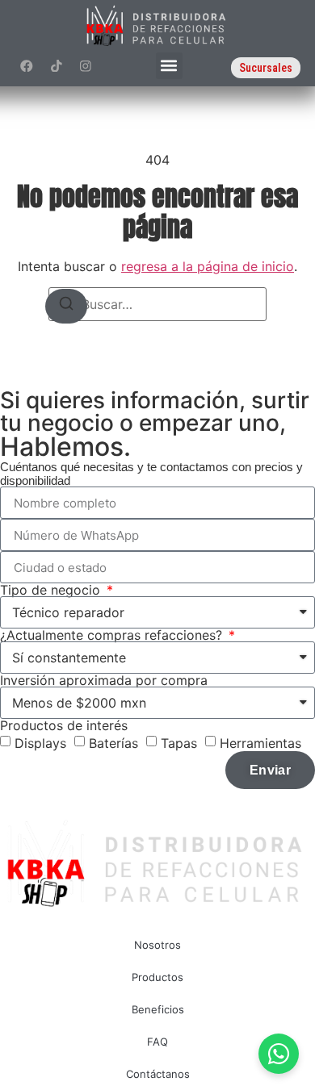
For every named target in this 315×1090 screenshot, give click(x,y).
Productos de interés (64, 725)
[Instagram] (85, 65)
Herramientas (260, 743)
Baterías (113, 743)
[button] (169, 65)
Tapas (179, 743)
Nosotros (157, 944)
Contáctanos (158, 1073)
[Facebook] (27, 65)
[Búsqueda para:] (157, 304)
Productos (157, 977)
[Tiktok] (56, 65)
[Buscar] (66, 306)
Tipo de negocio (52, 589)
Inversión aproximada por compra (104, 680)
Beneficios (158, 1009)
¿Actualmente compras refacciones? (113, 635)
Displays (40, 743)
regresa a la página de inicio (207, 266)
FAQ (157, 1041)
